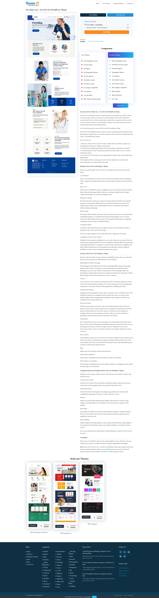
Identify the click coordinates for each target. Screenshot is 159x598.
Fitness (59, 559)
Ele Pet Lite (126, 431)
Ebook (45, 581)
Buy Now (121, 105)
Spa (71, 570)
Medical (59, 576)
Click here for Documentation (95, 41)
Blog (28, 562)
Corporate (46, 573)
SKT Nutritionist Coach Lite (39, 532)
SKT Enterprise (92, 524)
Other (71, 556)
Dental (45, 575)
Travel (72, 578)
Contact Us (130, 3)
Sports (72, 573)
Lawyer (59, 570)
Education (46, 586)
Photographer (74, 562)
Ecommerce (46, 584)
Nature (59, 584)
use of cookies (88, 596)
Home (97, 3)
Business (46, 559)
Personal (72, 559)
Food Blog (60, 562)
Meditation (60, 579)
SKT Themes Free (124, 568)
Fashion (59, 554)
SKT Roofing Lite (65, 533)
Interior (59, 568)
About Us (29, 554)
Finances (59, 557)
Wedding (72, 586)
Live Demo (93, 15)
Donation (46, 578)
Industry (59, 565)
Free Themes (106, 3)
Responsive (73, 567)
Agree (94, 596)
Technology (73, 575)
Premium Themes (118, 3)
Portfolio (72, 565)
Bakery (45, 554)
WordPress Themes (32, 557)
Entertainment (61, 551)
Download (120, 15)
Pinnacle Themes (124, 571)
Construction (47, 570)
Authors (45, 551)
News (58, 587)
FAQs (28, 559)
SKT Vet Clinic (108, 451)
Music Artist (60, 581)
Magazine (59, 573)
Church (45, 567)
